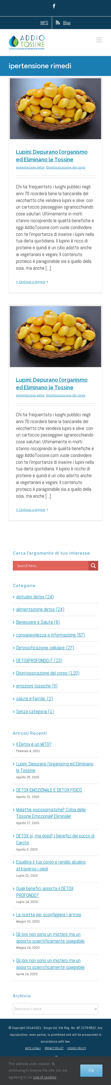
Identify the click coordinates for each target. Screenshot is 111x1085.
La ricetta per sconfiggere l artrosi (48, 914)
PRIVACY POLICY (54, 1048)
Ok (91, 1070)
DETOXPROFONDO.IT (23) (39, 660)
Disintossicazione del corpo (65, 167)
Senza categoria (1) (35, 711)
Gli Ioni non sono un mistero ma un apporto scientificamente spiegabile (50, 937)
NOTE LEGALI (33, 1048)
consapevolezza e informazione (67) (50, 635)
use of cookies (44, 1077)
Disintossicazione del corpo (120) (47, 673)
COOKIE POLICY (76, 1048)
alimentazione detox (30, 167)
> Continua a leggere (30, 281)
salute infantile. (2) (34, 698)
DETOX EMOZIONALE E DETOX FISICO (49, 790)
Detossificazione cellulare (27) (45, 648)
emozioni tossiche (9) (36, 686)
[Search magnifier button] (93, 566)
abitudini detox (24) (35, 597)
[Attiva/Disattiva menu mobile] (99, 39)
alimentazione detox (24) (40, 609)
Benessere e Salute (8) (38, 622)
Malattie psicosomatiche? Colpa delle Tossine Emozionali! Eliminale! (51, 813)
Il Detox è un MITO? (34, 744)
